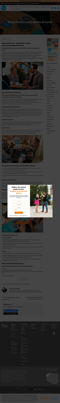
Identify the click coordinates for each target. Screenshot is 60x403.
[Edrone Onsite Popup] (30, 201)
